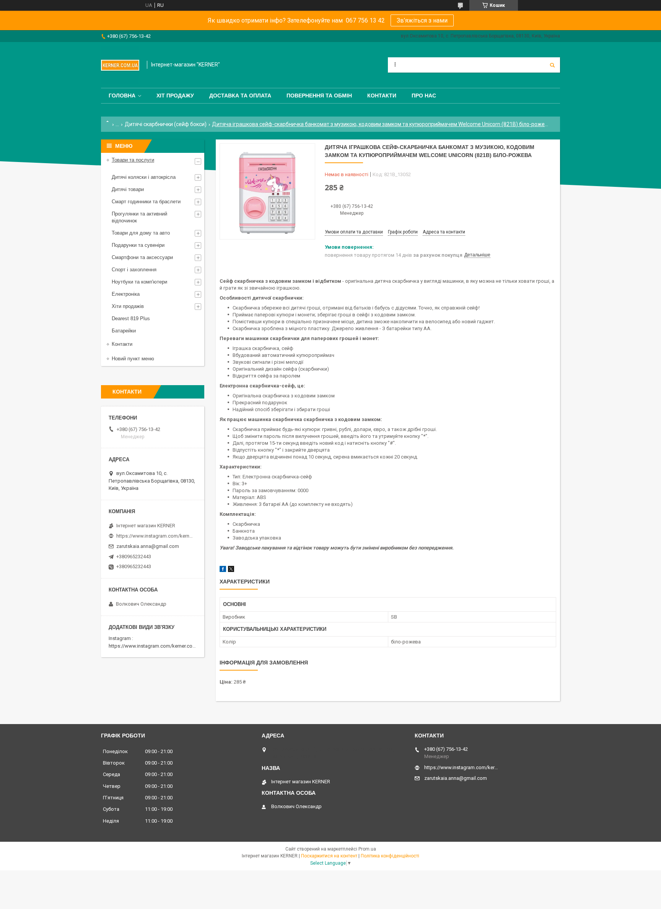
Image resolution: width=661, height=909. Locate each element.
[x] (231, 570)
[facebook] (223, 570)
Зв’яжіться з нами (422, 20)
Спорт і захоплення (134, 269)
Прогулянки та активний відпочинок (139, 217)
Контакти (381, 95)
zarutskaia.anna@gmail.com (147, 546)
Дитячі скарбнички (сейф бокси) (166, 124)
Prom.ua (367, 849)
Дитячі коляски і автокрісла (144, 177)
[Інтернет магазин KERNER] (120, 65)
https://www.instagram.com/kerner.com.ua (156, 646)
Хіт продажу (175, 95)
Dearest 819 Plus (131, 318)
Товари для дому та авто (141, 233)
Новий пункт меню (133, 358)
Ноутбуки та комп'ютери (139, 282)
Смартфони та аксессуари (142, 257)
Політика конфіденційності (390, 856)
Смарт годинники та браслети (146, 201)
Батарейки (124, 331)
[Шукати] (552, 65)
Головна (122, 95)
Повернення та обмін (319, 95)
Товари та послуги (133, 160)
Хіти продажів (128, 306)
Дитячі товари (128, 189)
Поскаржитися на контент (329, 856)
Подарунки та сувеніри (138, 245)
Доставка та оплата (240, 95)
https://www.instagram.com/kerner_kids (154, 536)
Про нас (424, 95)
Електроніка (126, 294)
